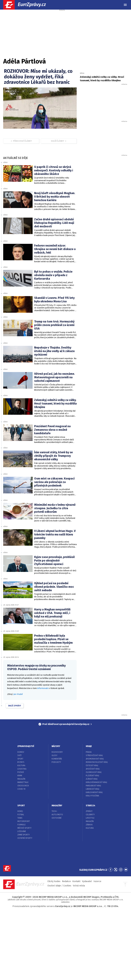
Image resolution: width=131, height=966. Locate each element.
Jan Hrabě (18, 694)
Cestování (56, 818)
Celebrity (90, 814)
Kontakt (76, 881)
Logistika (21, 769)
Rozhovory (57, 752)
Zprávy (89, 811)
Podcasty (56, 762)
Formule (21, 825)
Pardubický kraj (93, 786)
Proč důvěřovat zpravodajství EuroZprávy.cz (65, 724)
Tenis (19, 818)
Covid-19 (21, 789)
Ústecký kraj (92, 765)
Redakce (66, 881)
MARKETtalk (22, 782)
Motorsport (23, 821)
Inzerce (97, 881)
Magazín (21, 779)
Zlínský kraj (91, 779)
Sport (20, 759)
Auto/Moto (57, 814)
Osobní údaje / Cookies (59, 885)
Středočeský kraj (94, 755)
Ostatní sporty (24, 838)
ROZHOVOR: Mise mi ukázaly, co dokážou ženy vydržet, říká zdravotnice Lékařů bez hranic (38, 76)
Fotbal (20, 814)
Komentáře (57, 759)
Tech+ (54, 811)
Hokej (20, 811)
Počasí (20, 772)
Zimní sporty (23, 835)
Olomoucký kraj (93, 772)
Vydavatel (87, 881)
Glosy (54, 755)
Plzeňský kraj (92, 775)
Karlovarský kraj (94, 792)
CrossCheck (23, 786)
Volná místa (79, 885)
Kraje (89, 746)
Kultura (21, 765)
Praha (89, 752)
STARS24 (90, 805)
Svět (19, 755)
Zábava (89, 825)
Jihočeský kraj (93, 769)
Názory (56, 746)
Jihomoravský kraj (95, 759)
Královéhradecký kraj (96, 782)
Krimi (19, 775)
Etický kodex (53, 881)
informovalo (43, 688)
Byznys (20, 762)
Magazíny (57, 805)
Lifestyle (90, 818)
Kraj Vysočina (92, 796)
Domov (20, 752)
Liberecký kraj (92, 789)
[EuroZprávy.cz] (27, 5)
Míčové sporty (24, 828)
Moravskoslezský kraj (97, 762)
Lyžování (21, 831)
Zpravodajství (25, 746)
